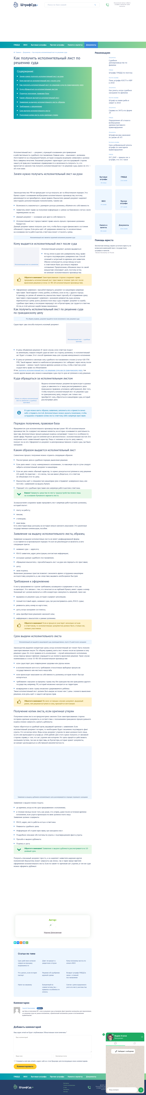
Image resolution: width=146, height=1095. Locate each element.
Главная (18, 52)
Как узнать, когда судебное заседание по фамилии (120, 91)
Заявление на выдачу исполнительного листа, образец (42, 102)
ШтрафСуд (29, 5)
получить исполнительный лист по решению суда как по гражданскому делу (50, 370)
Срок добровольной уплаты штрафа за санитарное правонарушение (120, 147)
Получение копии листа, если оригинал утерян (39, 115)
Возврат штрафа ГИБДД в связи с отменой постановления (76, 975)
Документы (91, 45)
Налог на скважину (25, 985)
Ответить (40, 1008)
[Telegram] (24, 942)
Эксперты (66, 1089)
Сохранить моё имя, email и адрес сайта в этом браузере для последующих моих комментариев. (52, 1061)
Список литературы (69, 1085)
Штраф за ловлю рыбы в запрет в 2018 (119, 101)
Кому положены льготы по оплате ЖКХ (76, 962)
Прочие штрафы (57, 45)
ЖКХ (25, 45)
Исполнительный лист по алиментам (26, 264)
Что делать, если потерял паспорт (27, 974)
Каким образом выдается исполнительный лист (39, 97)
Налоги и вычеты (75, 45)
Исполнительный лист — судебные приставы (79, 340)
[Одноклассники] (21, 942)
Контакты (66, 1083)
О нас (65, 1087)
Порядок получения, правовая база (34, 93)
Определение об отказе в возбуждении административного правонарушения (119, 123)
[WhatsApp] (27, 942)
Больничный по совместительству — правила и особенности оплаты (51, 988)
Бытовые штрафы (38, 45)
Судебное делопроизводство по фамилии (118, 62)
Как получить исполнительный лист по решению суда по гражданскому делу (51, 85)
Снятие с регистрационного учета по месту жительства (76, 986)
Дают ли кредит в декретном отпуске (49, 962)
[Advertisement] (73, 26)
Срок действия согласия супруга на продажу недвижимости (26, 963)
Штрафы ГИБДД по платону (120, 73)
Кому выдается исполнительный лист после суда (40, 80)
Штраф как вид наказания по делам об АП (119, 136)
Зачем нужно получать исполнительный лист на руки (41, 76)
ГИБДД (17, 45)
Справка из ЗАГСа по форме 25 (120, 111)
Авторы (65, 1091)
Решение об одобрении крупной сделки (51, 974)
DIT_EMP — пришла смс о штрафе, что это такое (119, 158)
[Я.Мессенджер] (15, 942)
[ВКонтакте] (18, 942)
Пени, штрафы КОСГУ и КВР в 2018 (120, 81)
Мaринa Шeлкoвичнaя (52, 932)
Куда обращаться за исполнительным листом (39, 89)
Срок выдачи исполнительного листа (35, 110)
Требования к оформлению (31, 106)
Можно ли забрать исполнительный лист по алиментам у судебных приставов (26, 400)
